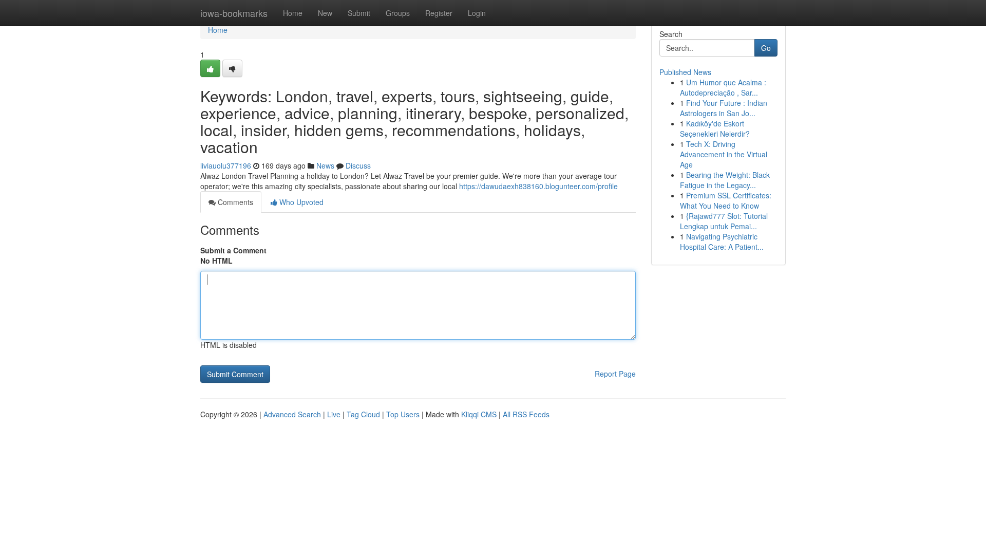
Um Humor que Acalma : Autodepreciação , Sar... (723, 87)
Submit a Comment (233, 250)
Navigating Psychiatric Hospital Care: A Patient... (722, 241)
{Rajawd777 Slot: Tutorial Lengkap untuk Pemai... (724, 221)
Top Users (403, 414)
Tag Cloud (363, 414)
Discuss (358, 165)
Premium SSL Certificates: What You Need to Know (725, 200)
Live (333, 414)
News (325, 165)
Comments (234, 202)
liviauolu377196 (225, 165)
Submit (359, 13)
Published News (685, 72)
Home (292, 13)
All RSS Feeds (526, 414)
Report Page (615, 373)
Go (766, 48)
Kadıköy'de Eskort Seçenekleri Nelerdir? (715, 128)
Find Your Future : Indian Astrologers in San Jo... (723, 108)
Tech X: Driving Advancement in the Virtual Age (723, 154)
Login (477, 13)
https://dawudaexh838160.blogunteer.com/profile (538, 186)
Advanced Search (292, 414)
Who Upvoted (300, 202)
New (325, 13)
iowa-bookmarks (234, 13)
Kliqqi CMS (479, 414)
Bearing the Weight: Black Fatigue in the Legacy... (725, 180)
